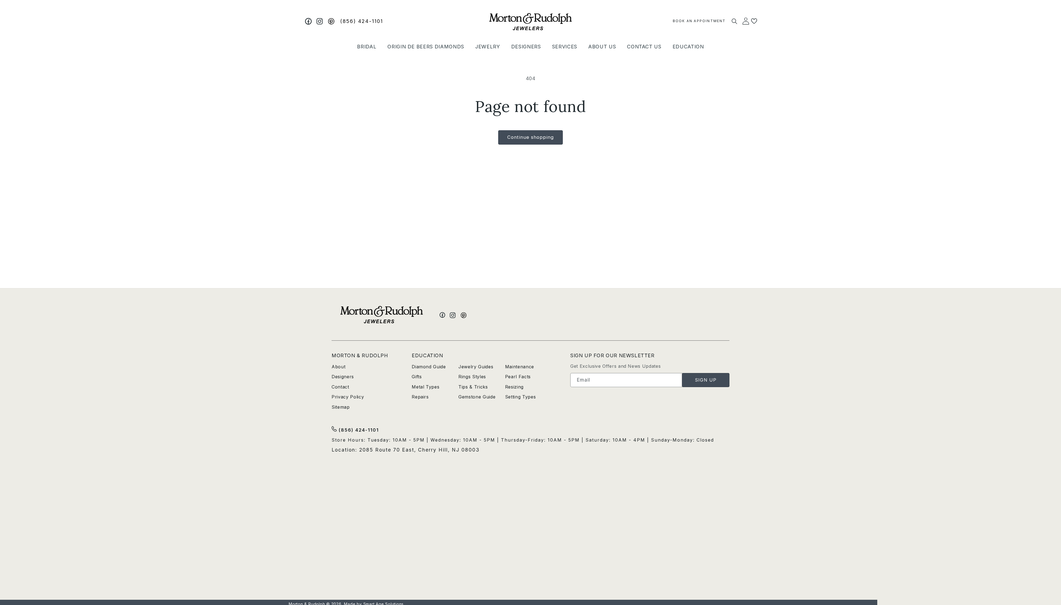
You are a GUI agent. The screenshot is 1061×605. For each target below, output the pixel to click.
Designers (343, 376)
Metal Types (425, 387)
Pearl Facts (518, 376)
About (338, 366)
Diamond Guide (429, 366)
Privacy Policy (348, 397)
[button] (366, 46)
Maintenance (519, 366)
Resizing (514, 387)
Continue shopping (530, 137)
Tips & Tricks (473, 387)
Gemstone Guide (476, 397)
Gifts (417, 376)
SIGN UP (705, 380)
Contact (340, 387)
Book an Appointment (699, 21)
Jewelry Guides (475, 366)
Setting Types (520, 397)
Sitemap (341, 407)
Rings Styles (472, 376)
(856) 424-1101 (361, 21)
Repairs (420, 397)
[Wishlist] (754, 21)
